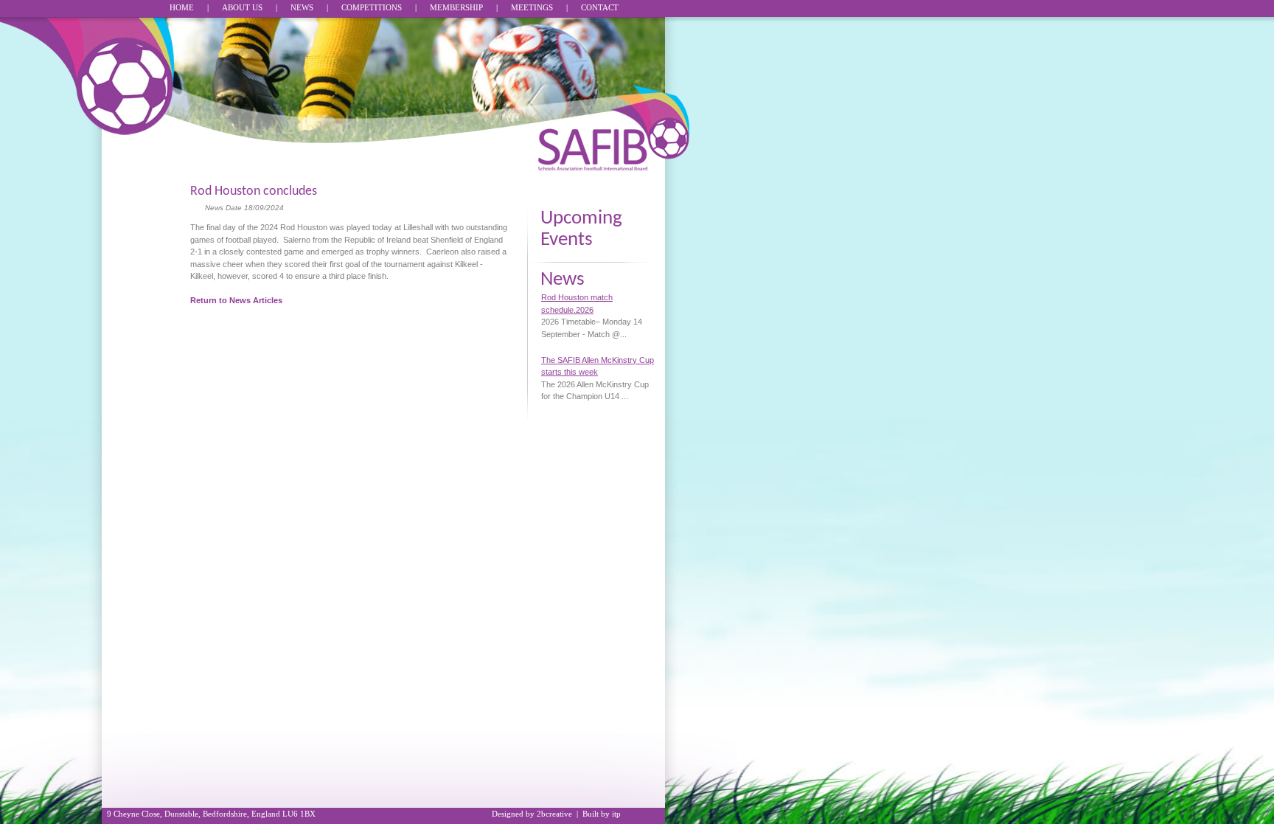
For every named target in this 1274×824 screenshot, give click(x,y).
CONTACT (600, 7)
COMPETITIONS (371, 7)
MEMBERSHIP (456, 7)
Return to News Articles (236, 300)
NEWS (301, 7)
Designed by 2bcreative (532, 813)
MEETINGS (532, 7)
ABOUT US (242, 7)
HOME (182, 7)
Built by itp (601, 813)
